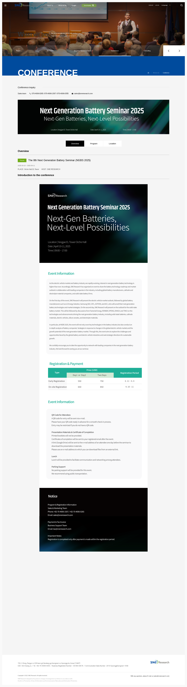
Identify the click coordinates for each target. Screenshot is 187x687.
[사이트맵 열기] (5, 5)
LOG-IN (157, 5)
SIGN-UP (151, 5)
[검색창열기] (181, 5)
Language (164, 5)
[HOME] (148, 73)
